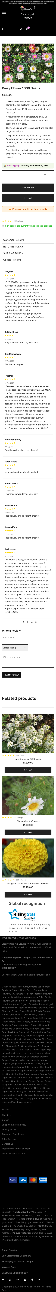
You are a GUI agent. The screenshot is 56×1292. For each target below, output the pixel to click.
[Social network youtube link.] (18, 1279)
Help (39, 1215)
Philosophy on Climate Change (17, 1261)
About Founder (9, 1250)
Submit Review (12, 675)
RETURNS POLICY (13, 246)
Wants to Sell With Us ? (13, 1153)
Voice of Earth (9, 1267)
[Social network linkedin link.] (25, 1279)
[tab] (28, 240)
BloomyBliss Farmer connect (16, 1148)
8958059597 (8, 1215)
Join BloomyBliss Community (16, 1255)
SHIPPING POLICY (13, 253)
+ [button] (45, 174)
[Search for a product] (3, 29)
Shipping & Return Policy (14, 1124)
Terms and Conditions (13, 1134)
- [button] (11, 174)
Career (5, 1120)
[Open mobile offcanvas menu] (4, 12)
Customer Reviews (13, 240)
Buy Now (28, 198)
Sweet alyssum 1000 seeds (28, 759)
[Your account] (20, 29)
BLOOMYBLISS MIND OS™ (15, 1273)
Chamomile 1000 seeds (28, 821)
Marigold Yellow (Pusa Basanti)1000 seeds (28, 883)
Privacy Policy (9, 1129)
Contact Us (7, 1144)
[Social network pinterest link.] (32, 1279)
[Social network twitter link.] (39, 1279)
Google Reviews (12, 259)
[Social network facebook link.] (3, 1279)
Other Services (9, 1139)
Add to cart (28, 187)
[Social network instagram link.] (10, 1279)
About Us (6, 1115)
